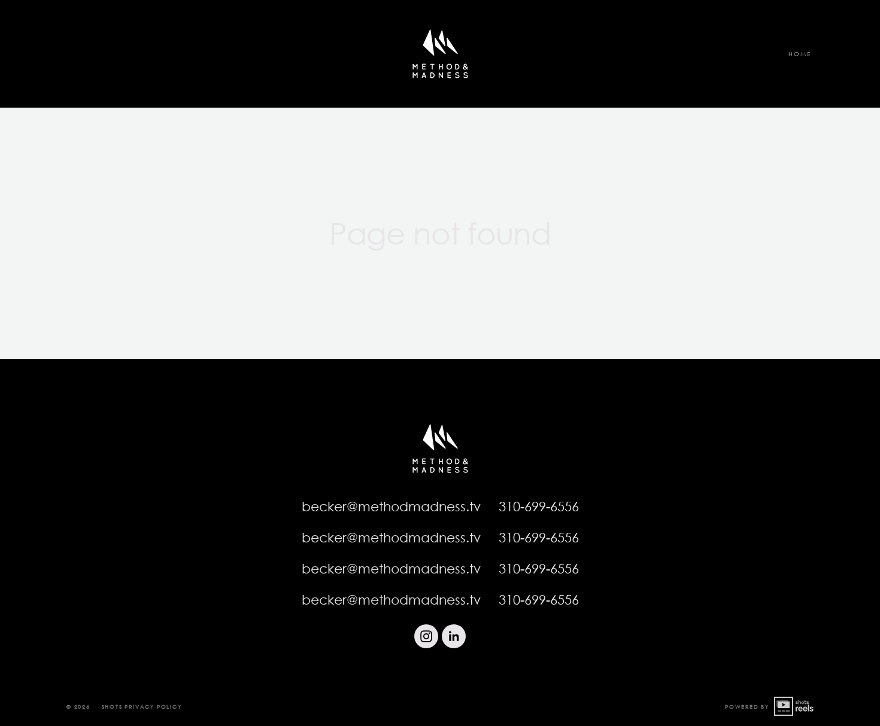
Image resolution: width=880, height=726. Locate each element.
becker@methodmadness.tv (391, 506)
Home (799, 53)
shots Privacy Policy (142, 706)
